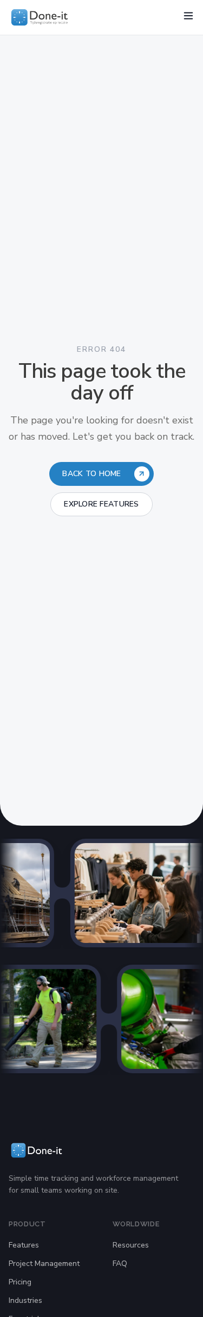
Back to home (91, 473)
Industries (25, 1300)
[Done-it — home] (39, 17)
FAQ (120, 1263)
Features (24, 1245)
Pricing (20, 1282)
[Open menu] (188, 16)
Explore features (101, 504)
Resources (131, 1245)
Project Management (44, 1263)
